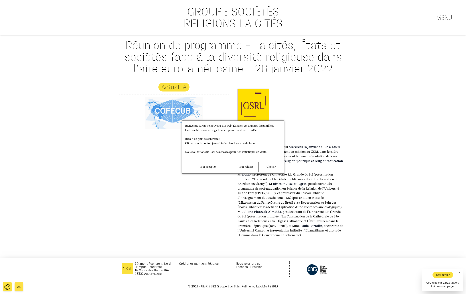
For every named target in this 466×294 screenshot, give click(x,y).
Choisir (271, 166)
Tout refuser (245, 166)
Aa (19, 287)
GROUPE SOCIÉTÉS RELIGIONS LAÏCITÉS (233, 17)
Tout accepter (207, 166)
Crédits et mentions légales (199, 263)
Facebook (242, 267)
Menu (444, 17)
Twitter (257, 267)
